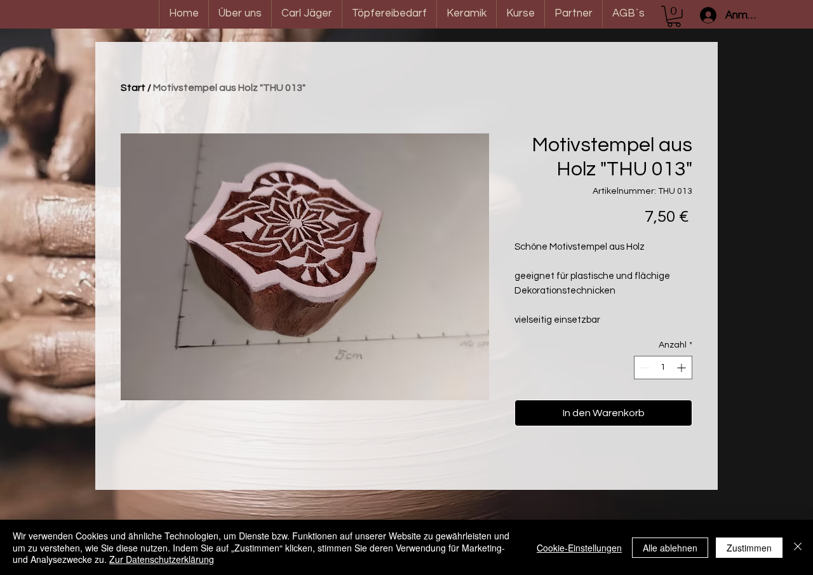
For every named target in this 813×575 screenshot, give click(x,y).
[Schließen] (797, 547)
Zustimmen (749, 547)
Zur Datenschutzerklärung (161, 559)
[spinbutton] (663, 367)
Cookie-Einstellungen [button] (579, 547)
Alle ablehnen (670, 547)
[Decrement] (644, 367)
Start (133, 88)
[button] (674, 16)
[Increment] (682, 367)
